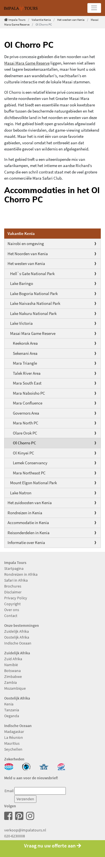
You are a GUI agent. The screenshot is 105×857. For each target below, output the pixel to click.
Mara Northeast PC (29, 473)
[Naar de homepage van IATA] (43, 766)
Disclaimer (13, 592)
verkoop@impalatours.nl (25, 830)
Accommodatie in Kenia (28, 522)
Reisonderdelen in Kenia (29, 532)
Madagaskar (14, 731)
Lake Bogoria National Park (34, 293)
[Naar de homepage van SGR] (61, 766)
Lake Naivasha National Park (35, 303)
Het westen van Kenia (71, 20)
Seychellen (13, 749)
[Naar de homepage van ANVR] (8, 766)
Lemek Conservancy (30, 462)
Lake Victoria (21, 323)
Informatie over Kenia (26, 542)
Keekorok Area (25, 343)
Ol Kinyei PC (23, 453)
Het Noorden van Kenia (28, 253)
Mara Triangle (25, 363)
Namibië (11, 664)
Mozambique (15, 688)
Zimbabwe (13, 676)
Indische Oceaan (17, 643)
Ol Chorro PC (24, 442)
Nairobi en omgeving (26, 243)
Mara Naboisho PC (29, 393)
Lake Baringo (21, 283)
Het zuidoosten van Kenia (30, 502)
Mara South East (27, 383)
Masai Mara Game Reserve (32, 333)
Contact (10, 615)
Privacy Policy (15, 597)
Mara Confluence (27, 403)
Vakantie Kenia (41, 20)
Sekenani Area (25, 353)
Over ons (11, 609)
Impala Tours (17, 20)
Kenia (8, 704)
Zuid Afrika (13, 658)
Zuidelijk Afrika (16, 631)
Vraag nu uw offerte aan (50, 846)
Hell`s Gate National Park (32, 273)
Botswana (12, 670)
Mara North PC (25, 423)
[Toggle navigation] (94, 8)
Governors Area (26, 413)
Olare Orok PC (25, 433)
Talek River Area (27, 373)
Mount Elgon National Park (33, 482)
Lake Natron (20, 492)
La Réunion (13, 737)
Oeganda (11, 715)
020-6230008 (14, 835)
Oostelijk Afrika (16, 637)
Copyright (12, 603)
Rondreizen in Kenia (25, 512)
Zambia (10, 682)
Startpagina (14, 568)
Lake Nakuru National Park (33, 313)
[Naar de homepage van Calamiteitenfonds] (26, 766)
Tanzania (11, 709)
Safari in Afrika (16, 580)
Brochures (12, 586)
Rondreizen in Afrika (21, 574)
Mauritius (12, 743)
